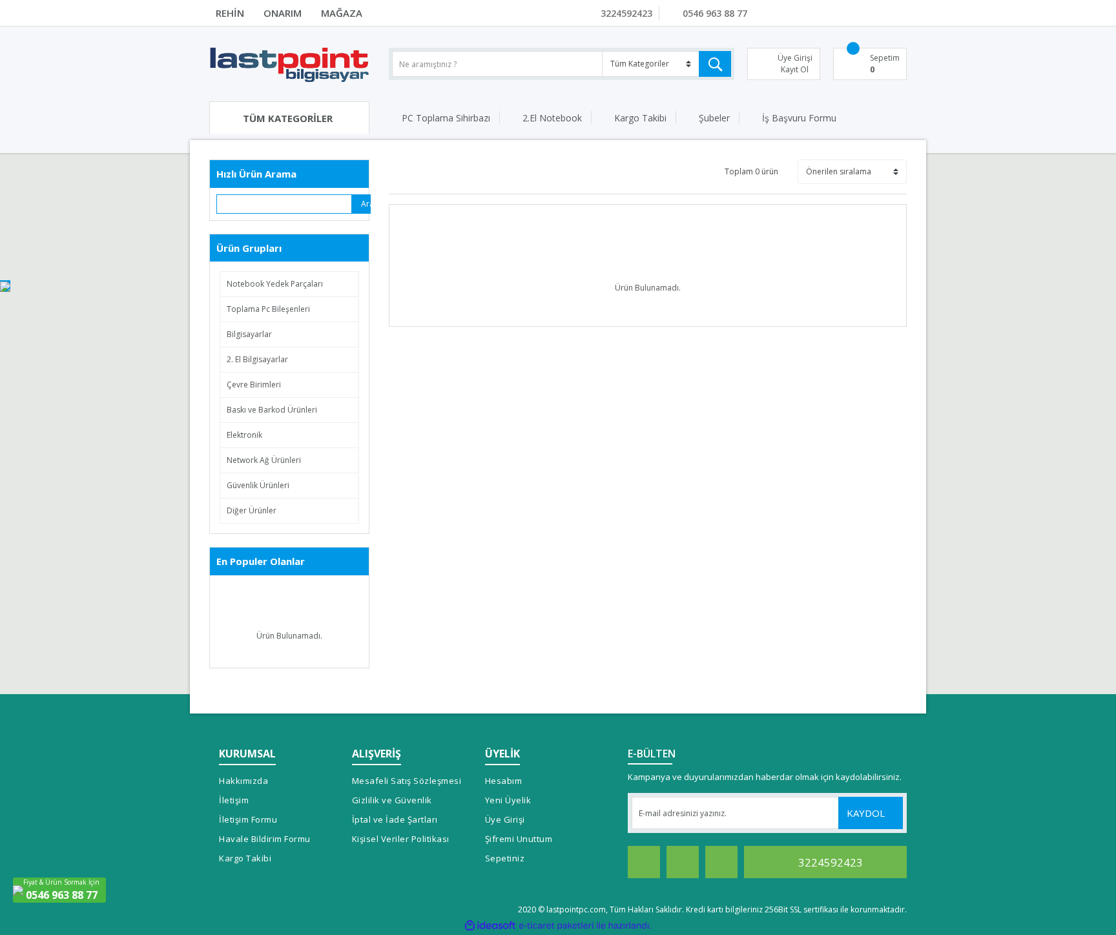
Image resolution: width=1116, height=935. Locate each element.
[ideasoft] (490, 926)
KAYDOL (867, 813)
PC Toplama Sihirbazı (446, 118)
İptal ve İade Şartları (395, 819)
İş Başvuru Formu (799, 118)
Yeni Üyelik (508, 800)
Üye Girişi (505, 819)
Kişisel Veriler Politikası (401, 839)
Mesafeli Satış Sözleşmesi (407, 780)
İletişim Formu (248, 819)
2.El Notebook (552, 118)
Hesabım (503, 780)
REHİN (230, 12)
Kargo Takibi (640, 118)
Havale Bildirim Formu (265, 839)
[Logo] (289, 63)
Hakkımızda (243, 780)
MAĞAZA (341, 12)
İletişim (234, 800)
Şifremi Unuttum (519, 839)
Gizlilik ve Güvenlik (392, 800)
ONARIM (283, 12)
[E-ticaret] (556, 925)
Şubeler (714, 118)
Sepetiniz (505, 858)
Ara (366, 203)
